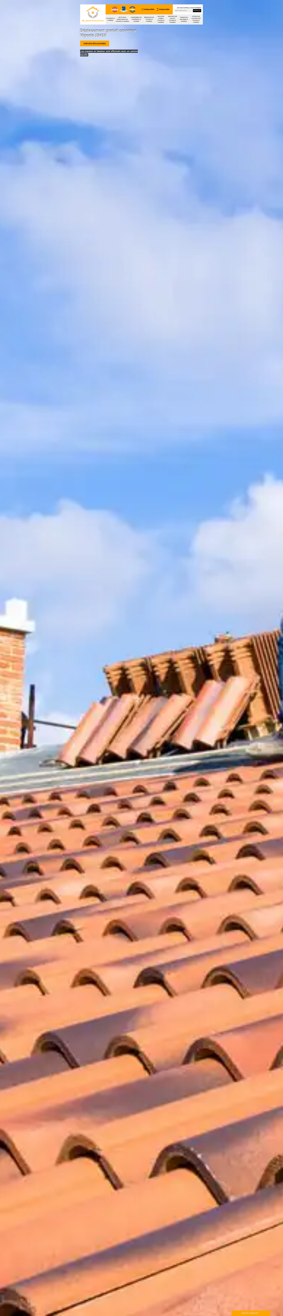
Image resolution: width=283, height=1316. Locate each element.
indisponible (149, 9)
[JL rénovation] (93, 12)
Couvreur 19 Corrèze (110, 19)
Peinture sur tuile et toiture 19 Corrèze (172, 19)
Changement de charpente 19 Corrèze (136, 19)
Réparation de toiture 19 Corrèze (149, 19)
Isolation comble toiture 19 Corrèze (160, 19)
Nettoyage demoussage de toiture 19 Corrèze (122, 19)
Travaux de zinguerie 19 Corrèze (184, 19)
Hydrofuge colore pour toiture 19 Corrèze (196, 19)
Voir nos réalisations (94, 44)
